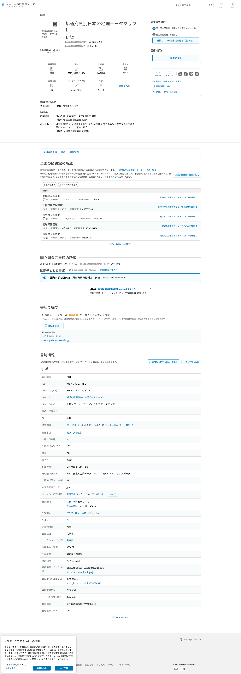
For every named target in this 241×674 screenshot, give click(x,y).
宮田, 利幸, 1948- (75, 424)
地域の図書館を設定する (186, 175)
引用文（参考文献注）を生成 (168, 81)
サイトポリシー (126, 664)
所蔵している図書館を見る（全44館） (176, 40)
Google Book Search (55, 340)
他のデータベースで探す (167, 91)
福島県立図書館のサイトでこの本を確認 (177, 235)
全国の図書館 (50, 151)
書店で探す (175, 58)
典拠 (128, 425)
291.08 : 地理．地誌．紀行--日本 (83, 513)
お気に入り (158, 75)
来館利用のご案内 (107, 270)
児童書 (70, 540)
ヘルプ (221, 7)
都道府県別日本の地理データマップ (84, 397)
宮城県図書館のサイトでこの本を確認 (178, 226)
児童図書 (71, 494)
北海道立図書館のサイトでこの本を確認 (177, 197)
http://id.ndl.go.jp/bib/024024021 (84, 583)
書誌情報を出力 (163, 86)
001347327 (97, 494)
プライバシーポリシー (106, 664)
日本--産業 (72, 506)
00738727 (115, 424)
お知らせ (89, 664)
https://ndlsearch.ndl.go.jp (80, 572)
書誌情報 (74, 151)
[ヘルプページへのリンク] (54, 51)
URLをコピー (169, 75)
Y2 (68, 519)
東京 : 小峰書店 (74, 432)
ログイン (233, 7)
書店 (63, 151)
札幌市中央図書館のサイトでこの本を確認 (176, 206)
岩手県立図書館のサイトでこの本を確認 (177, 216)
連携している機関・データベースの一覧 (136, 170)
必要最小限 (42, 668)
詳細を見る (124, 85)
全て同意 (64, 668)
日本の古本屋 (51, 336)
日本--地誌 (72, 502)
